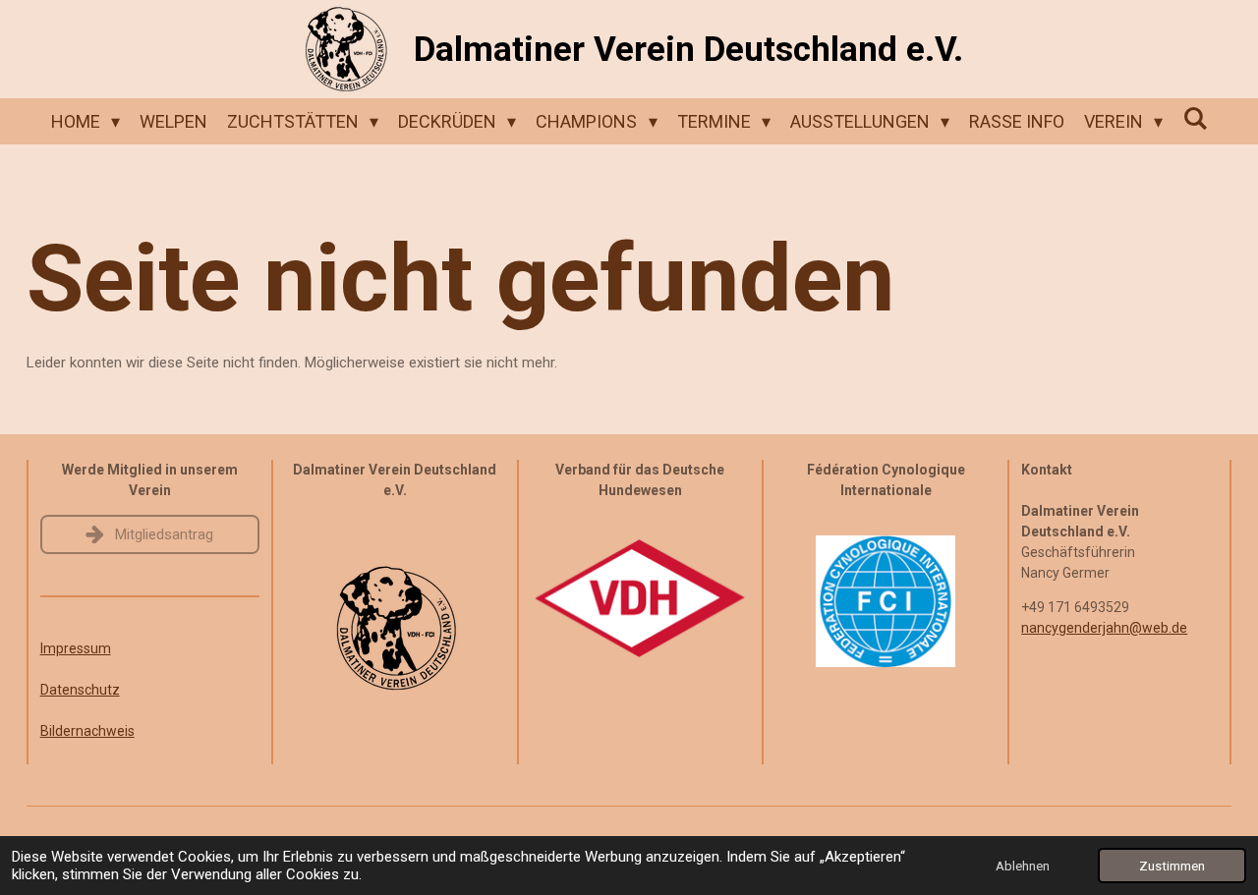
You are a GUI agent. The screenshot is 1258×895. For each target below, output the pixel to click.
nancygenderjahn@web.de (1104, 628)
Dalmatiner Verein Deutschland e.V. (688, 49)
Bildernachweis (87, 731)
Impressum (75, 648)
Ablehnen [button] (1023, 865)
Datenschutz (80, 690)
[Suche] (1194, 118)
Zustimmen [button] (1172, 865)
